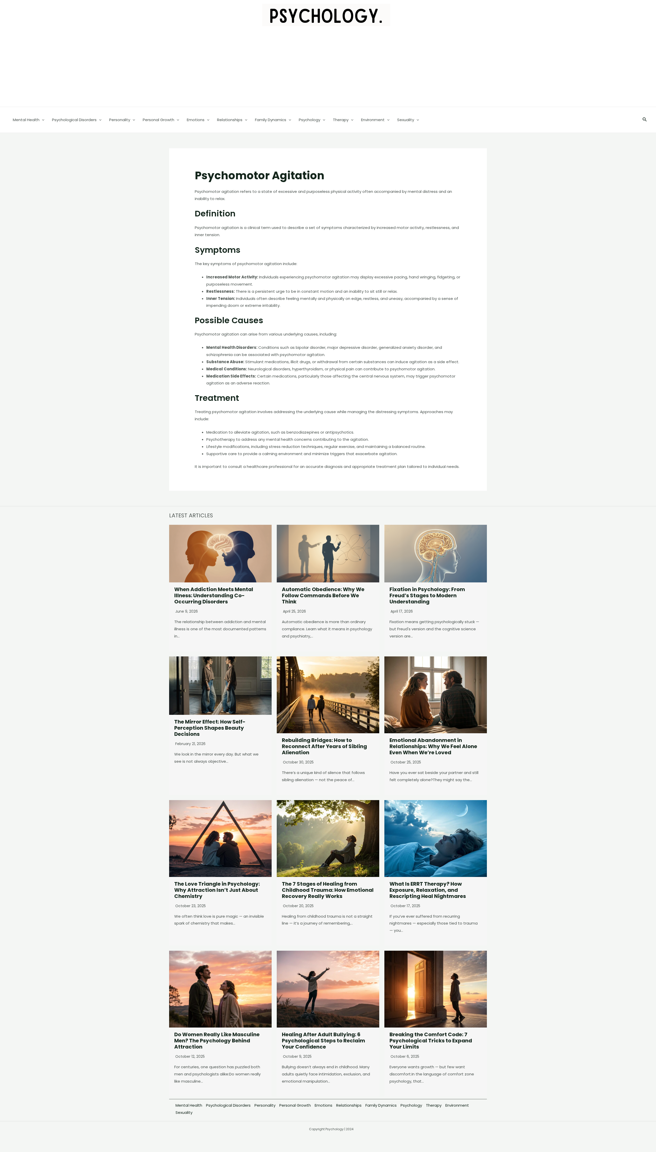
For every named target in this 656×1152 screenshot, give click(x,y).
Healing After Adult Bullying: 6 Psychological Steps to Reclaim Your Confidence (323, 1040)
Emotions (323, 1105)
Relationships (349, 1105)
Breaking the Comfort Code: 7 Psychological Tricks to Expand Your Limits (430, 1040)
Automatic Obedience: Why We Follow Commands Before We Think (323, 595)
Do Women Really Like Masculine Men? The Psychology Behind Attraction (217, 1040)
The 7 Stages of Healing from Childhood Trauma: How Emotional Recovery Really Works (328, 890)
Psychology (411, 1105)
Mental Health (189, 1105)
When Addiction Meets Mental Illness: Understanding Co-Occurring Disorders (213, 595)
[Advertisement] (328, 68)
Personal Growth (295, 1105)
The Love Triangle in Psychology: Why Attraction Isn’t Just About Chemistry (217, 890)
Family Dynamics (381, 1105)
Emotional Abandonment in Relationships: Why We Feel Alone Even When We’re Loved (433, 746)
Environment (457, 1105)
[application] (41, 120)
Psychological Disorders (228, 1105)
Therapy (434, 1105)
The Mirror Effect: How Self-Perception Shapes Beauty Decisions (209, 728)
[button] (644, 119)
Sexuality (184, 1112)
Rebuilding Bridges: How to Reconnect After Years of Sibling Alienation (324, 746)
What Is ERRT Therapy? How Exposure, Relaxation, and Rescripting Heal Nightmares (427, 890)
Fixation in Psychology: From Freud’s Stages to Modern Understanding (427, 595)
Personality (264, 1105)
